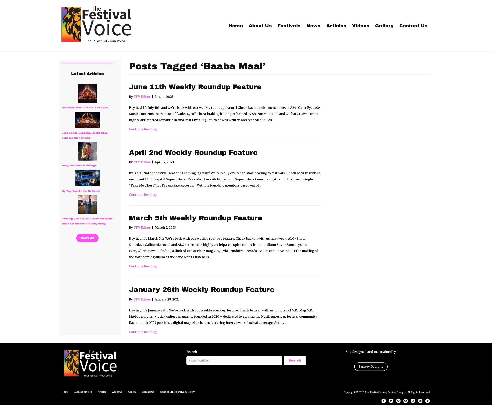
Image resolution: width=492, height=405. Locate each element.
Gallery (384, 25)
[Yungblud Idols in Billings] (87, 151)
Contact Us (413, 25)
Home (235, 25)
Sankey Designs (371, 366)
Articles (336, 25)
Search (191, 352)
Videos (360, 25)
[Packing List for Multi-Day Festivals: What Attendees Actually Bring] (87, 204)
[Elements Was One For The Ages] (87, 93)
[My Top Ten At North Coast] (87, 178)
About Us (260, 25)
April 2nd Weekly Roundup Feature (193, 152)
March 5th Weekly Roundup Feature (195, 218)
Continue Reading (143, 129)
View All (87, 238)
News (313, 25)
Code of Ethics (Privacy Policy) (177, 391)
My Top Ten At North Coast (81, 191)
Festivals (289, 25)
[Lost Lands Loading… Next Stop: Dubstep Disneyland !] (87, 120)
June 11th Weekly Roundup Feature (195, 87)
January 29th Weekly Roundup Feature (201, 290)
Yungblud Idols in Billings (79, 165)
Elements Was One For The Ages (85, 107)
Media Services (83, 391)
